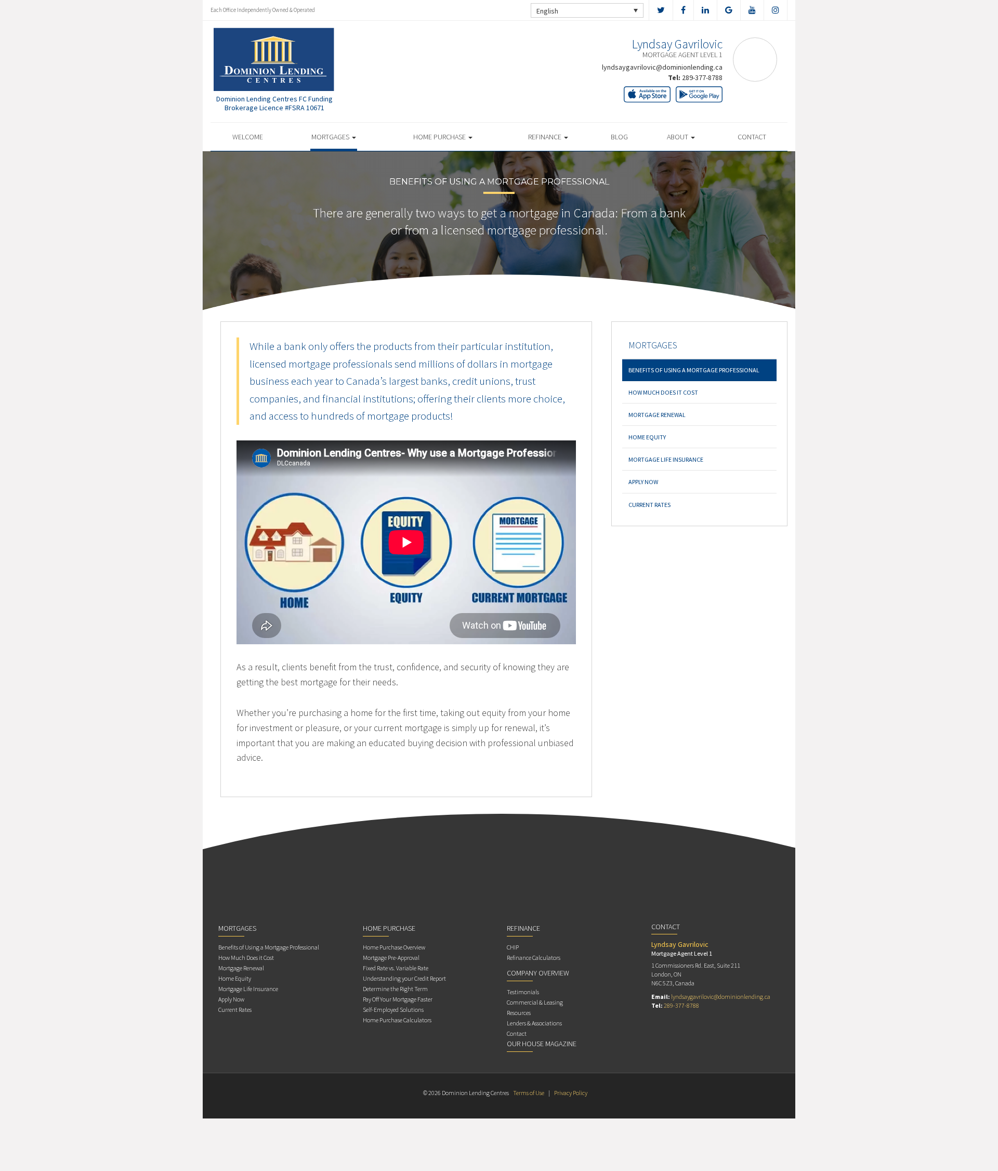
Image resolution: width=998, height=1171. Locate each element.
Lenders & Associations (534, 1023)
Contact (752, 136)
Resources (519, 1013)
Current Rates (649, 505)
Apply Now (643, 482)
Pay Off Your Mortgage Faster (397, 999)
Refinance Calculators (533, 957)
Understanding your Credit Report (404, 978)
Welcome (247, 136)
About (678, 136)
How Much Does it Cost (663, 392)
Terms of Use (528, 1093)
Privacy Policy (570, 1093)
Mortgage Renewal (657, 415)
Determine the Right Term (395, 989)
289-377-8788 (702, 77)
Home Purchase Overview (394, 947)
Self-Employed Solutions (393, 1009)
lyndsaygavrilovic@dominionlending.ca (662, 67)
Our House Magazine (541, 1043)
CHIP (513, 947)
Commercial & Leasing (535, 1002)
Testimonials (523, 992)
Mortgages (331, 136)
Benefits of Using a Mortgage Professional (693, 370)
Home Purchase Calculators (397, 1020)
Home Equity (647, 437)
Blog (619, 136)
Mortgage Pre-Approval (391, 957)
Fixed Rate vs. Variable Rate (395, 968)
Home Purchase (440, 136)
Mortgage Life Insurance (665, 459)
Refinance (545, 136)
